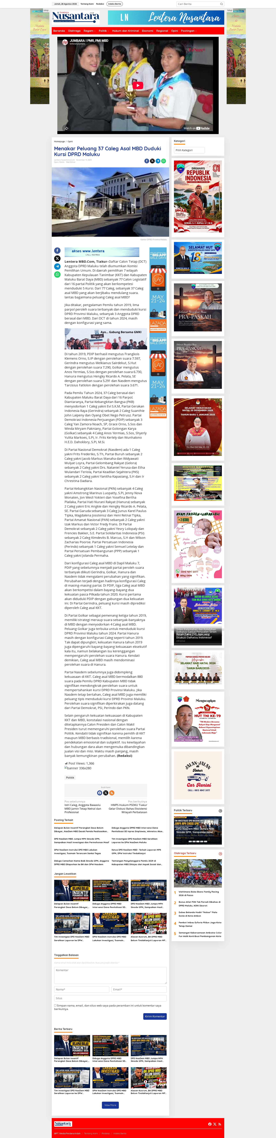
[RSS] (111, 792)
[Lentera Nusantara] (76, 17)
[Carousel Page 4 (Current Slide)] (201, 841)
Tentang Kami (91, 1133)
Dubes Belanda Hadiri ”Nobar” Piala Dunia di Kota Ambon (198, 914)
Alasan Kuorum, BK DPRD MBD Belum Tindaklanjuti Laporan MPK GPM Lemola (148, 938)
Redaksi (106, 1133)
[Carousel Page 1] (190, 841)
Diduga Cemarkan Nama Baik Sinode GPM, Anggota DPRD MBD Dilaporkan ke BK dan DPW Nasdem (81, 863)
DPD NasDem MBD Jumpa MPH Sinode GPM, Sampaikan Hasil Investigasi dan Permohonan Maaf (81, 841)
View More (110, 1105)
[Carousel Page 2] (194, 841)
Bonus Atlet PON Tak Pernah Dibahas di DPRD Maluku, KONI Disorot (199, 904)
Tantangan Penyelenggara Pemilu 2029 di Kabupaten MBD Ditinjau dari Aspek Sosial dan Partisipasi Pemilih (136, 863)
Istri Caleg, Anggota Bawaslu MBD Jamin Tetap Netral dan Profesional (83, 807)
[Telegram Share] (158, 161)
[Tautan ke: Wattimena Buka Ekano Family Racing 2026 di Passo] (198, 873)
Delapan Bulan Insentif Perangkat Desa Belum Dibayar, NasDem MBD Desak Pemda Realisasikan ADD (80, 830)
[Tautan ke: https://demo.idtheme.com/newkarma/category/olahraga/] (220, 854)
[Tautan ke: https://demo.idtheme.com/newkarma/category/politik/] (220, 811)
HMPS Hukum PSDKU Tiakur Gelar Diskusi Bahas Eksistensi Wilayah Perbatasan (128, 807)
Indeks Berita (119, 1133)
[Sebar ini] (146, 161)
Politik (61, 162)
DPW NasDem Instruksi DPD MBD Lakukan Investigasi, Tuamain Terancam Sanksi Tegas (77, 852)
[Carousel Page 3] (197, 841)
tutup (46, 10)
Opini (56, 162)
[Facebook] (99, 792)
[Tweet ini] (152, 161)
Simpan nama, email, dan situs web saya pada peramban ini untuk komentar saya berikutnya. (107, 1007)
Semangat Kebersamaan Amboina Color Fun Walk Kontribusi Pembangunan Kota (200, 934)
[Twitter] (105, 792)
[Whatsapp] (163, 161)
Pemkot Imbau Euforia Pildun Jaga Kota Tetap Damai (200, 924)
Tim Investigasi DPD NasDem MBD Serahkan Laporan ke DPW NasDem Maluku (134, 841)
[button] (221, 4)
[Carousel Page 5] (205, 841)
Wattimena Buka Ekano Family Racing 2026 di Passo (199, 893)
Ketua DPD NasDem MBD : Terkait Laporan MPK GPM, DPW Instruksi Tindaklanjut (136, 852)
